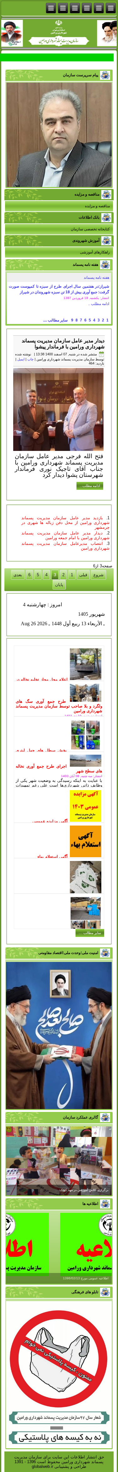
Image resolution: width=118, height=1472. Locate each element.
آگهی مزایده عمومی (50, 821)
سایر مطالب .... (55, 320)
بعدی (18, 574)
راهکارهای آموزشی (95, 252)
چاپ (30, 359)
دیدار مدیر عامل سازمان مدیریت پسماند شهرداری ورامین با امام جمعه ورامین (65, 535)
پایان (59, 584)
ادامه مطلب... (90, 486)
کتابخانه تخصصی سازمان (90, 229)
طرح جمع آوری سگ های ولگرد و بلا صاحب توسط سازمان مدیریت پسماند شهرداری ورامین (59, 706)
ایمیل (21, 359)
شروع (98, 574)
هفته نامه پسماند (96, 277)
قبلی (83, 574)
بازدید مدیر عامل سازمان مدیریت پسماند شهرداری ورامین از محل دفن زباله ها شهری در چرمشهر (65, 522)
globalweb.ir (42, 1466)
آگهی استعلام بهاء (52, 856)
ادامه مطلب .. (98, 304)
